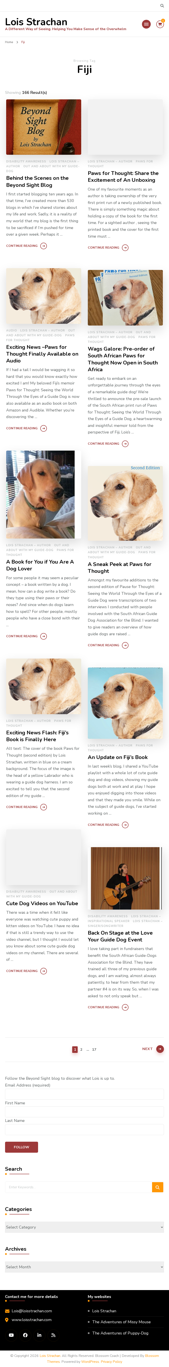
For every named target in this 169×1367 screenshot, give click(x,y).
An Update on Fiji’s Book (118, 757)
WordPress (90, 1361)
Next (147, 1049)
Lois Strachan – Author (110, 162)
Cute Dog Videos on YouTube (42, 903)
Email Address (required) (27, 1085)
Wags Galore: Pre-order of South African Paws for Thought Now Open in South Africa (123, 359)
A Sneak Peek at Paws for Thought (119, 568)
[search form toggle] (162, 6)
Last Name (15, 1120)
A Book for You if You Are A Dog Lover (40, 565)
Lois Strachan (36, 22)
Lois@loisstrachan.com (32, 1311)
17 (94, 1049)
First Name (15, 1103)
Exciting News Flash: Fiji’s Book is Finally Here (37, 736)
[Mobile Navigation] (146, 24)
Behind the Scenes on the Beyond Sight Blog (37, 181)
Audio (11, 331)
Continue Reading (22, 246)
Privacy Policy (111, 1361)
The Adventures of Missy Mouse (121, 1322)
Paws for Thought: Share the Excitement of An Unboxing (123, 177)
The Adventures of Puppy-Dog (120, 1333)
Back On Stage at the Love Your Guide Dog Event (120, 936)
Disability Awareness (26, 162)
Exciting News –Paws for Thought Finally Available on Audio (42, 354)
